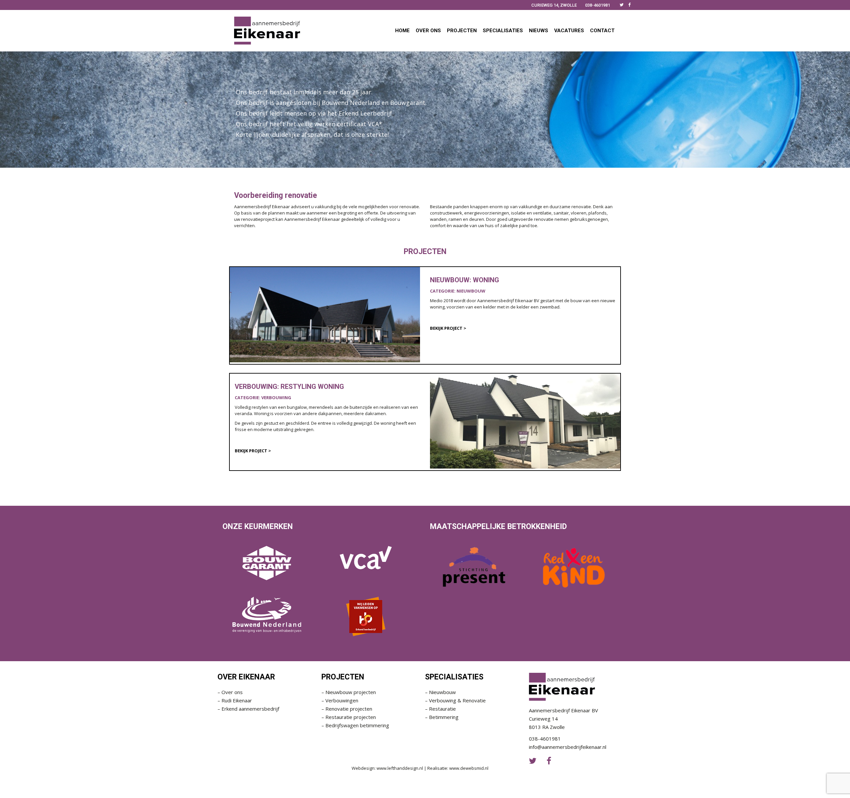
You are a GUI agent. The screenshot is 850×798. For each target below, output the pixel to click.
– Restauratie (440, 708)
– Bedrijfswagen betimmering (355, 725)
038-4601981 (597, 5)
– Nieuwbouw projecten (348, 692)
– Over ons (230, 692)
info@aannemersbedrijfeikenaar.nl (567, 747)
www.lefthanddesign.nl (400, 768)
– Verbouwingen (339, 700)
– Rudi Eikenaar (234, 700)
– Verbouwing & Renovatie (455, 700)
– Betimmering (442, 717)
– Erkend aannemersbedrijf (248, 708)
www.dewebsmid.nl (468, 768)
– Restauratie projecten (348, 717)
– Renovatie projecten (346, 708)
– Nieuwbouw (440, 692)
